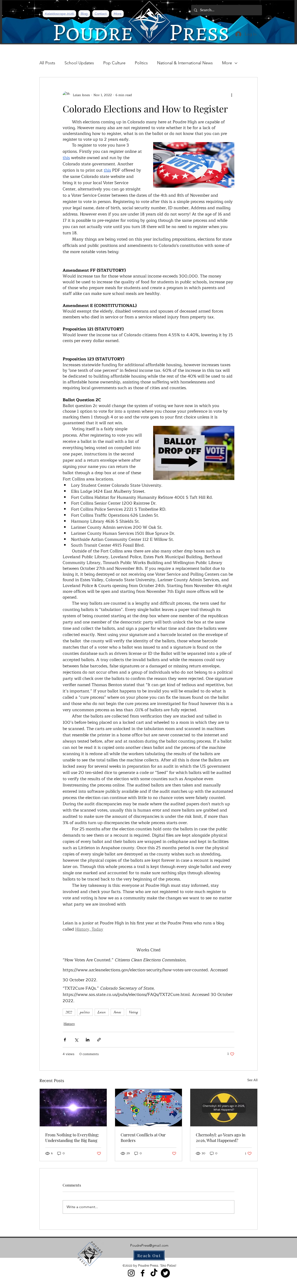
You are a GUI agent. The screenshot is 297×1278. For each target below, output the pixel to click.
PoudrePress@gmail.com (149, 1245)
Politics (141, 62)
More (227, 62)
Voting (133, 1012)
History (69, 1023)
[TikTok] (153, 1273)
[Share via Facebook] (65, 1039)
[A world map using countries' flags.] (148, 1107)
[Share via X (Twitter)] (76, 1039)
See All (252, 1080)
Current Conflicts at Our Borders (143, 1137)
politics (85, 1012)
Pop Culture (114, 62)
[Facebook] (142, 1273)
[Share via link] (99, 1039)
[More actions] (231, 95)
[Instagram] (131, 1273)
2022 (69, 1012)
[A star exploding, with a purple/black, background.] (73, 1107)
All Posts (47, 62)
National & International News (185, 62)
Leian (102, 1012)
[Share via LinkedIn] (87, 1039)
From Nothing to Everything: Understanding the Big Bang (72, 1137)
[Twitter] (165, 1273)
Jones (117, 1012)
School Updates (79, 62)
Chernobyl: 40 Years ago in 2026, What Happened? (220, 1137)
